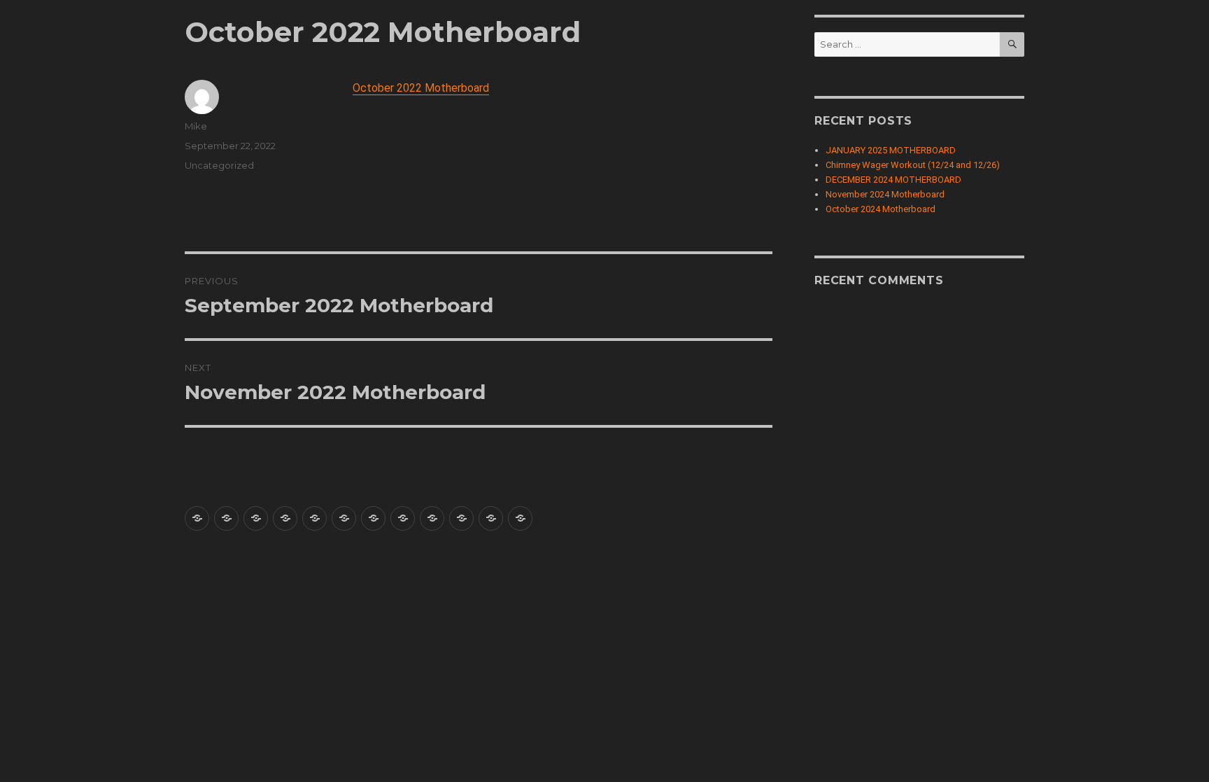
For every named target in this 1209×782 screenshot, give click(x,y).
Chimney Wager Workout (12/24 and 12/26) (913, 165)
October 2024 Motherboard (880, 209)
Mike (196, 126)
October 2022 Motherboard (421, 88)
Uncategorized (219, 165)
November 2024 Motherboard (885, 194)
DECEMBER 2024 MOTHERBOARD (893, 179)
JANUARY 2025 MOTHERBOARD (891, 150)
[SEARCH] (1012, 44)
